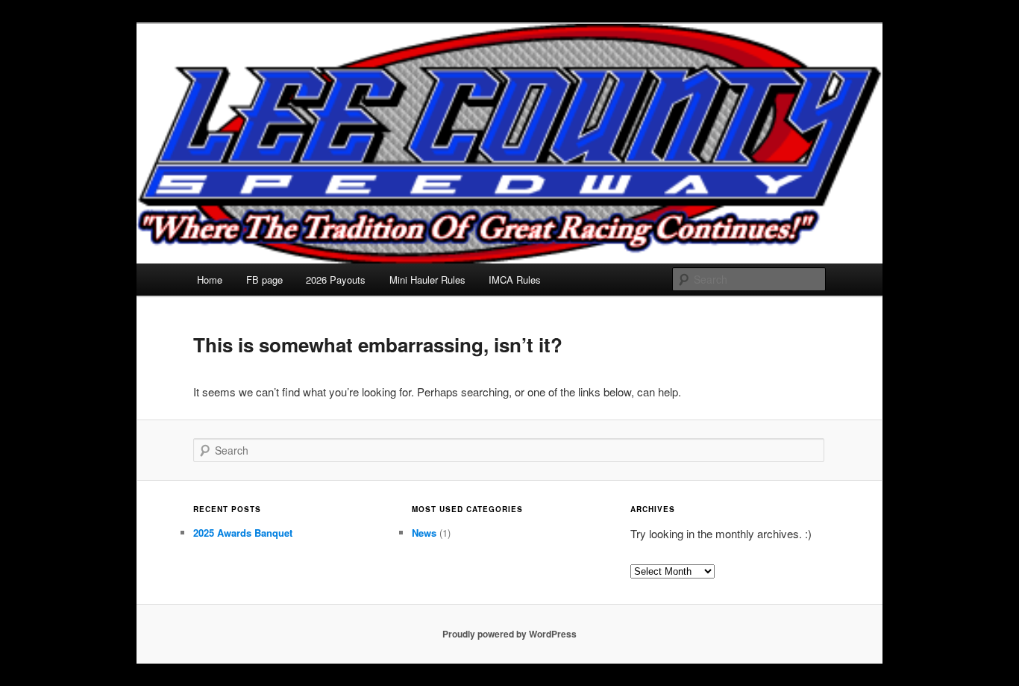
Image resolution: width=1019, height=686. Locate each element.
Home (209, 279)
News (424, 533)
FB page (264, 279)
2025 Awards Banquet (242, 533)
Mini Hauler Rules (427, 279)
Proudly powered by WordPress (509, 633)
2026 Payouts (336, 279)
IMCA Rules (515, 279)
